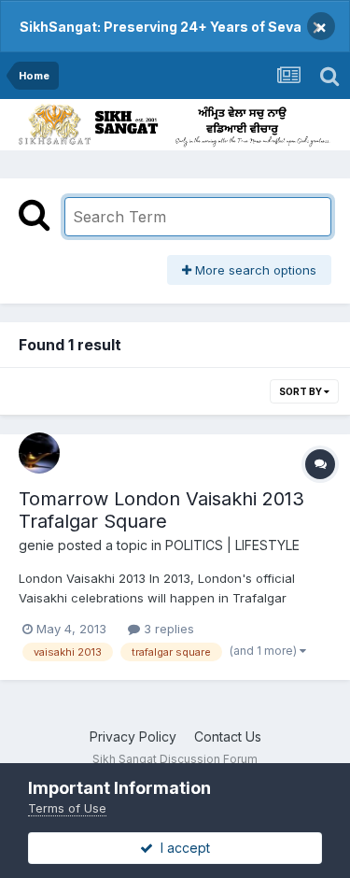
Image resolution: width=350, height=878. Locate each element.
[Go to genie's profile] (39, 453)
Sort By (301, 391)
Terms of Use (67, 807)
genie (36, 545)
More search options (253, 269)
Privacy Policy (133, 736)
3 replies (167, 628)
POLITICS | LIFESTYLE (232, 545)
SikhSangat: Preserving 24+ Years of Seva (160, 27)
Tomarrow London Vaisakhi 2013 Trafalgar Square (161, 510)
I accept (181, 848)
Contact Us (227, 736)
